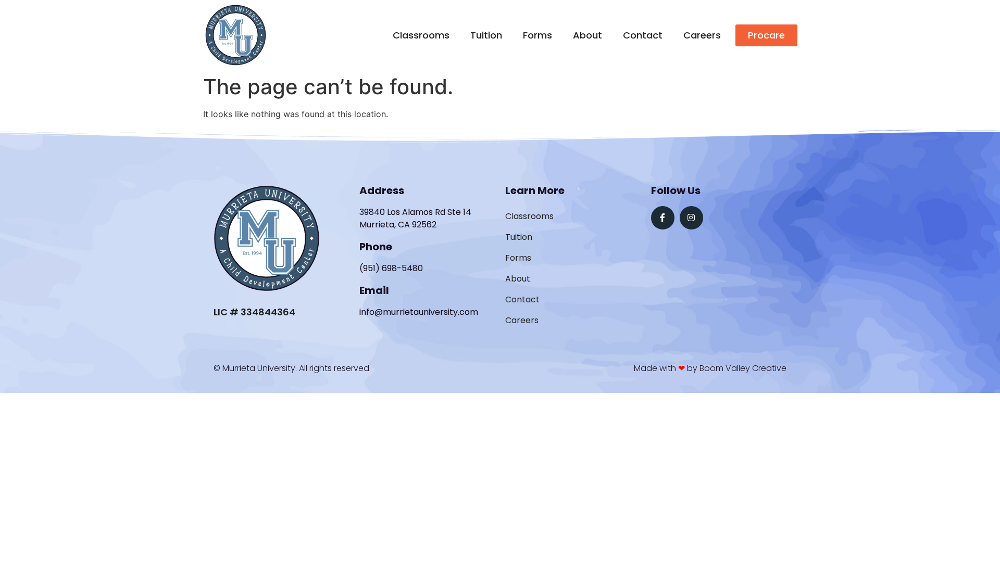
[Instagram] (691, 217)
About (587, 35)
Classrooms (421, 35)
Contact (642, 35)
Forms (537, 35)
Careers (702, 35)
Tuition (486, 35)
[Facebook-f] (662, 217)
